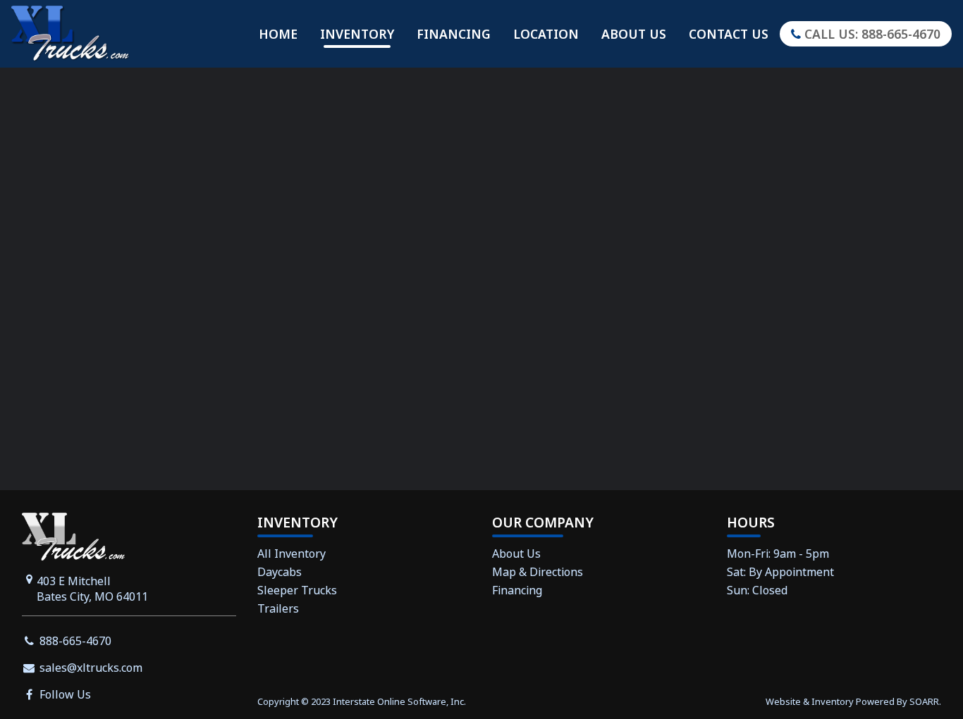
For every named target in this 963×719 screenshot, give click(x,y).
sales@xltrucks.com (89, 667)
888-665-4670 (74, 641)
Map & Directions (537, 572)
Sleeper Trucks (297, 590)
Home (278, 33)
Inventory (357, 33)
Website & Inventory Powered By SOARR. (853, 701)
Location (546, 33)
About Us (633, 33)
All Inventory (291, 553)
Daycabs (279, 572)
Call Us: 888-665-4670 (870, 33)
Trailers (278, 608)
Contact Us (728, 33)
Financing (454, 33)
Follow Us (64, 694)
